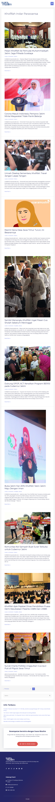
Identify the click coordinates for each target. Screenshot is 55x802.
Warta (15, 56)
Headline (16, 325)
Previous (6, 689)
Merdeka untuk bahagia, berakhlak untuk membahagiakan (17, 721)
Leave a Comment (9, 56)
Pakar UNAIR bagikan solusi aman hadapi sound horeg (16, 719)
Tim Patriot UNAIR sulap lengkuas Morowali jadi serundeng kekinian (20, 712)
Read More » (8, 70)
